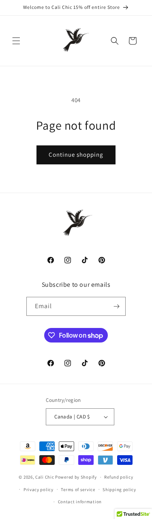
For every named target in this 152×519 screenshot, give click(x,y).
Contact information (80, 501)
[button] (16, 41)
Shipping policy (119, 489)
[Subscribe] (116, 306)
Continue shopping (76, 154)
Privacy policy (39, 489)
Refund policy (118, 477)
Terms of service (78, 489)
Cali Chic (44, 477)
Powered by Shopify (76, 477)
